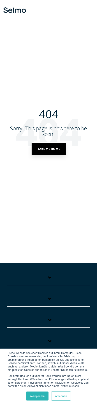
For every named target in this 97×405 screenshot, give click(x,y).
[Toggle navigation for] (48, 279)
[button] (89, 8)
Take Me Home (48, 149)
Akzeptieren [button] (37, 396)
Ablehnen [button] (61, 396)
